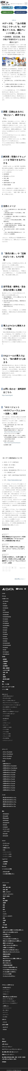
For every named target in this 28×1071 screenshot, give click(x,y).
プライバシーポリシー (7, 1046)
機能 (3, 681)
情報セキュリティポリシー (8, 1054)
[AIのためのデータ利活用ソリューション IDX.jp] (5, 3)
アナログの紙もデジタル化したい (10, 969)
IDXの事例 (5, 1017)
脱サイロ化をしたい (7, 963)
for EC (4, 610)
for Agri (4, 649)
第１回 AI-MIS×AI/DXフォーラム (9, 797)
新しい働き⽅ (6, 1010)
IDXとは (4, 596)
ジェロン (5, 913)
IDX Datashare (6, 813)
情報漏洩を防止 (6, 956)
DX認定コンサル (6, 847)
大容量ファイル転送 (7, 727)
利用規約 (4, 1061)
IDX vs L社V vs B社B (7, 698)
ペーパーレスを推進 (7, 974)
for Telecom (5, 601)
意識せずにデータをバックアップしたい (11, 952)
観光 (4, 909)
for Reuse (5, 636)
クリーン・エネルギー (7, 916)
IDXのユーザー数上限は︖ (8, 999)
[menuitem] (23, 3)
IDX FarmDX (5, 835)
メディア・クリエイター (8, 894)
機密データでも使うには (8, 943)
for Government (6, 643)
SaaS (4, 849)
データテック (6, 845)
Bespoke (4, 866)
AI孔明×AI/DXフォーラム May (9, 774)
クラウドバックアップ (7, 740)
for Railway (5, 634)
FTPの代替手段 (6, 738)
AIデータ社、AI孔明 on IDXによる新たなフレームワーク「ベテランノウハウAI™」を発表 (13, 549)
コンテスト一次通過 (7, 854)
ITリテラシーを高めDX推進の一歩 (10, 967)
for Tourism (5, 621)
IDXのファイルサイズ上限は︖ (9, 1001)
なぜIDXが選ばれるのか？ (8, 696)
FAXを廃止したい (6, 934)
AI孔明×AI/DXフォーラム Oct (9, 785)
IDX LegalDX (5, 816)
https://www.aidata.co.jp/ (15, 480)
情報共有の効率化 (6, 954)
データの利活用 (6, 716)
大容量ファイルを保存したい (9, 947)
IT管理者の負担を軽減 (7, 965)
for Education (6, 614)
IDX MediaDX (5, 820)
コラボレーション (6, 723)
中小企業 (5, 924)
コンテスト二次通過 (7, 856)
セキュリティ (6, 725)
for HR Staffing (6, 625)
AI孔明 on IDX (5, 598)
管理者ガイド (6, 994)
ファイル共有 (6, 729)
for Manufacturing (7, 616)
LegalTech (4, 859)
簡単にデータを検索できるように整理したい (12, 941)
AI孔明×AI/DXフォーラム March (9, 770)
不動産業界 (5, 661)
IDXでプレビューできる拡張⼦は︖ (10, 1003)
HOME (3, 593)
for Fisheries (5, 608)
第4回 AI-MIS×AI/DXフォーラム (9, 804)
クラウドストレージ (7, 1008)
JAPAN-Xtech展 (6, 871)
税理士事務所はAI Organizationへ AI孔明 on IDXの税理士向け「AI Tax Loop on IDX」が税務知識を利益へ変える (13, 539)
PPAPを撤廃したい (7, 936)
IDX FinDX (5, 824)
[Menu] (25, 3)
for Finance (5, 638)
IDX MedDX (6, 818)
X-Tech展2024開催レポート (8, 873)
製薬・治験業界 (6, 668)
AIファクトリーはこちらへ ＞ (17, 3)
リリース (5, 1022)
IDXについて (5, 694)
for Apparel (5, 647)
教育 (4, 907)
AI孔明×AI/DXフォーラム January (10, 765)
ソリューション (5, 882)
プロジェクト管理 (6, 734)
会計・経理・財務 (6, 887)
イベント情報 (5, 689)
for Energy (5, 627)
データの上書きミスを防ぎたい (9, 971)
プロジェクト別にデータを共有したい (11, 938)
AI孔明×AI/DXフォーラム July (9, 779)
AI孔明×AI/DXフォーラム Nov (9, 787)
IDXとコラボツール (7, 709)
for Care (4, 603)
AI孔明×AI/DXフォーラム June (9, 776)
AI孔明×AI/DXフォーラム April (9, 772)
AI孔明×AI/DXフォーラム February (10, 768)
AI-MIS (3, 795)
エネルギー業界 (6, 670)
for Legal (5, 632)
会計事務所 (5, 665)
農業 (4, 898)
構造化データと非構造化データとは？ (11, 711)
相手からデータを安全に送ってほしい (11, 949)
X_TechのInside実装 (7, 869)
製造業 (4, 885)
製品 (3, 811)
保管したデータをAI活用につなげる (10, 932)
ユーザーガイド (6, 991)
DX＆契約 (5, 864)
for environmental (7, 645)
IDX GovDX (5, 833)
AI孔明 (3, 761)
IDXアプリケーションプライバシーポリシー (12, 1049)
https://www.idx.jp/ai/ (7, 395)
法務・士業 (5, 672)
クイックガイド (6, 989)
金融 (4, 674)
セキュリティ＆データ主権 (8, 686)
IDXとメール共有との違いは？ (9, 700)
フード (4, 911)
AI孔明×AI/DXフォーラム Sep (9, 783)
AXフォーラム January (7, 751)
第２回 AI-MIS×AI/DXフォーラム (9, 799)
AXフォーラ (4, 749)
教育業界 (5, 659)
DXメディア (5, 1027)
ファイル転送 (6, 731)
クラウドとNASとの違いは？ (9, 713)
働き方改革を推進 (6, 960)
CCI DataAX (5, 827)
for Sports (5, 630)
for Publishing (6, 623)
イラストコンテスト (7, 852)
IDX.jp (3, 1039)
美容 (4, 918)
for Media (5, 641)
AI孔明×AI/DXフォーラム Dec (9, 790)
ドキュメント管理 (6, 736)
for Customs (5, 619)
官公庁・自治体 (6, 896)
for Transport (6, 652)
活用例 (3, 656)
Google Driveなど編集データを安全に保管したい (13, 930)
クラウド (5, 720)
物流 (4, 922)
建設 (4, 905)
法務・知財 (5, 889)
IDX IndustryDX (6, 822)
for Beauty (5, 605)
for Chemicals (6, 612)
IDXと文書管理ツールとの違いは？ (10, 707)
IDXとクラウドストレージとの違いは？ (11, 702)
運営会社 (4, 1041)
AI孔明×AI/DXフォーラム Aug (9, 781)
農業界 (4, 676)
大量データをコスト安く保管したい (10, 945)
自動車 (4, 902)
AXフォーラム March (7, 756)
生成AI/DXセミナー (7, 763)
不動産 (4, 920)
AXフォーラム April (7, 758)
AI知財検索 (5, 861)
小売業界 (5, 663)
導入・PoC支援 (5, 684)
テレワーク (5, 1012)
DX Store (5, 1029)
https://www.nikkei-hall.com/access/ (12, 431)
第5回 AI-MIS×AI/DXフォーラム (9, 806)
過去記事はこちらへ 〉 (20, 579)
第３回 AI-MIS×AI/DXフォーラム (9, 801)
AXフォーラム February (8, 754)
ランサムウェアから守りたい (9, 976)
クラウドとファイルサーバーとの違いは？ (12, 705)
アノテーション (6, 843)
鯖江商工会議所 (6, 679)
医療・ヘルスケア (6, 891)
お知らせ (14, 20)
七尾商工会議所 (6, 831)
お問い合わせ (5, 1044)
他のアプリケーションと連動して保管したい (12, 958)
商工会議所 (5, 900)
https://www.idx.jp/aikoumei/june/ (12, 442)
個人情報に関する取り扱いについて (10, 1052)
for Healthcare (6, 654)
